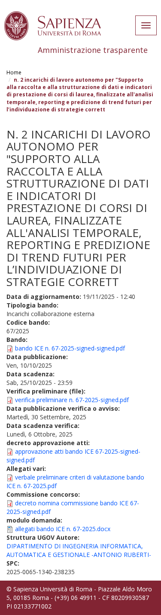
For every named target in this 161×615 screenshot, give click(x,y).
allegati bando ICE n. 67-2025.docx (62, 529)
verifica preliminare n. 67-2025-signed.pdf (72, 400)
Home (13, 72)
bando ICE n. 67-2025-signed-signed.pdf (70, 348)
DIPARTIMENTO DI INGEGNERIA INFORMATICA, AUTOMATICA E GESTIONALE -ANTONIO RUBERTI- (78, 550)
